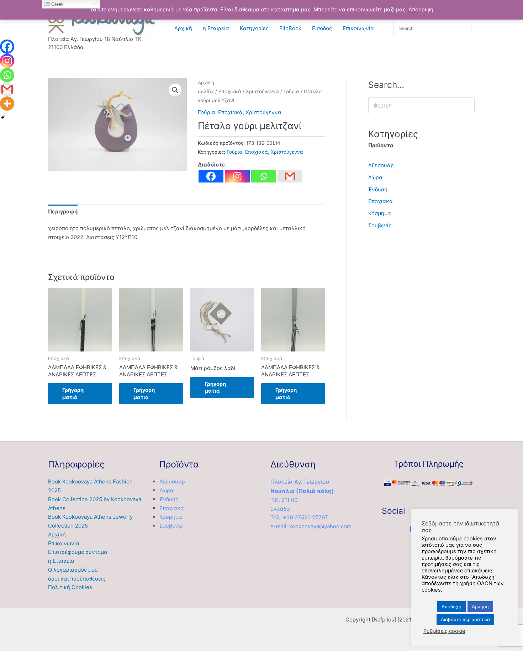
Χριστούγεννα (262, 91)
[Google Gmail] (290, 176)
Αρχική (183, 28)
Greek (57, 4)
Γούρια (291, 91)
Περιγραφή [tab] (63, 211)
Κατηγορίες (254, 28)
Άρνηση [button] (480, 606)
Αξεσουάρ (381, 165)
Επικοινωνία (358, 28)
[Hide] (3, 117)
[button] (175, 90)
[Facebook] (211, 176)
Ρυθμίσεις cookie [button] (444, 631)
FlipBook (290, 28)
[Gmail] (7, 89)
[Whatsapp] (263, 176)
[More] (7, 103)
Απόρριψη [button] (420, 9)
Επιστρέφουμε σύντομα (77, 552)
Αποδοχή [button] (451, 606)
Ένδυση (377, 189)
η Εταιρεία (216, 28)
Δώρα (375, 177)
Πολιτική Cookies (70, 587)
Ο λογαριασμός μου (73, 569)
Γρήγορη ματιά (73, 394)
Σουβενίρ (380, 225)
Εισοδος (322, 28)
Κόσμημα (379, 213)
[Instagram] (237, 176)
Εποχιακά (229, 91)
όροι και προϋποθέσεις (76, 578)
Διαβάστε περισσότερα (465, 619)
